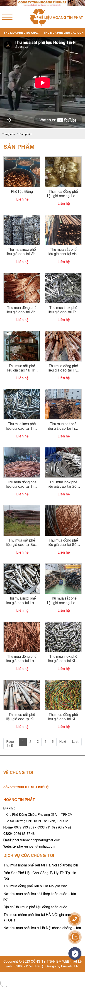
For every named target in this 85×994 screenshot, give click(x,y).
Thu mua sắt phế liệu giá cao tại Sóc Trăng (21, 544)
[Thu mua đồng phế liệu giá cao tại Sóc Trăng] (63, 507)
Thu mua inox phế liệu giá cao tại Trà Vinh (63, 312)
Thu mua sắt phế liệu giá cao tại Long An (63, 602)
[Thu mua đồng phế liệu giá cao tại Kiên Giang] (63, 682)
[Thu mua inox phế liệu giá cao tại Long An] (22, 565)
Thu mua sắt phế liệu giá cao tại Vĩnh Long (63, 253)
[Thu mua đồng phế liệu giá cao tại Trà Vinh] (63, 333)
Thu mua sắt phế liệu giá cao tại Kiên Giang (21, 719)
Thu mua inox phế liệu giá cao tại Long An (22, 602)
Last (75, 741)
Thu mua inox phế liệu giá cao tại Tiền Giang (21, 428)
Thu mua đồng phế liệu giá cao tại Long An (63, 195)
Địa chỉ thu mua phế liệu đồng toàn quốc (35, 907)
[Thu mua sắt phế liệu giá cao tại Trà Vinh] (22, 333)
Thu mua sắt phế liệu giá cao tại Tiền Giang (63, 428)
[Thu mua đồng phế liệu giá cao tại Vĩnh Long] (22, 275)
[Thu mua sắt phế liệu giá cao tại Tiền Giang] (63, 391)
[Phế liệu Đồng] (22, 158)
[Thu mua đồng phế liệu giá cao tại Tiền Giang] (22, 449)
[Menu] (7, 17)
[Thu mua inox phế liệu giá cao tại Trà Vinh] (63, 275)
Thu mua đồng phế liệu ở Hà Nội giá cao (35, 886)
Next (62, 741)
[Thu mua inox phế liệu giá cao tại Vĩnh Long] (22, 216)
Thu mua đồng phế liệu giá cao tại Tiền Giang (21, 486)
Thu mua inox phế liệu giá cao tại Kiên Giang (63, 660)
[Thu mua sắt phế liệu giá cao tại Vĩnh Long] (63, 216)
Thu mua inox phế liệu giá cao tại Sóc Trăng (63, 486)
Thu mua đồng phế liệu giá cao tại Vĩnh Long (22, 312)
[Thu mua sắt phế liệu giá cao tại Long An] (63, 565)
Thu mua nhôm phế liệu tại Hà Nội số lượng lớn (40, 865)
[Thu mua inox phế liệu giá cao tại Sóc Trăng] (63, 449)
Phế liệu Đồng (22, 191)
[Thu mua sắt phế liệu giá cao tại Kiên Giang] (22, 682)
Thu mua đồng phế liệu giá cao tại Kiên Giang (63, 719)
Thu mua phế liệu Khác (21, 32)
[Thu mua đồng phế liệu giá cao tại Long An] (63, 158)
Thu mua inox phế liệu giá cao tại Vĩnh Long (22, 253)
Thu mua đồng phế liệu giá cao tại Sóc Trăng (63, 544)
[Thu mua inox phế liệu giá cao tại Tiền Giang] (22, 391)
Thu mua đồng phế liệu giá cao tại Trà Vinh (63, 370)
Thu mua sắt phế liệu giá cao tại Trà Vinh (21, 370)
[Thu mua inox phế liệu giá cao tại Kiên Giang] (63, 623)
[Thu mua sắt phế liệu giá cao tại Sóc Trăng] (22, 507)
